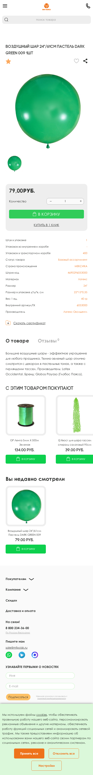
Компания (13, 589)
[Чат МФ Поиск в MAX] (35, 655)
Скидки (11, 600)
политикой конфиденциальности (51, 698)
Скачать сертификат (29, 323)
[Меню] (17, 6)
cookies (41, 714)
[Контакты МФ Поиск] (76, 6)
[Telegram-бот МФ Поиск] (22, 655)
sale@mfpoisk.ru (16, 647)
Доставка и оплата (20, 611)
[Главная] (46, 6)
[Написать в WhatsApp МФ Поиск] (9, 655)
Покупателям (16, 579)
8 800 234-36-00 (17, 628)
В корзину (28, 459)
